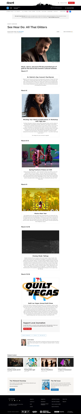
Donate (72, 2)
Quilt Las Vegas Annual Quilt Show (40, 303)
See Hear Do (42, 335)
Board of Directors (55, 406)
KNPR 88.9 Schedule (56, 399)
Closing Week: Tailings (40, 256)
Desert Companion (12, 23)
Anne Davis (21, 31)
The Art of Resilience (47, 370)
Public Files (65, 399)
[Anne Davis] (23, 342)
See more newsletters (14, 386)
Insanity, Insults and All (13, 370)
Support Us (43, 399)
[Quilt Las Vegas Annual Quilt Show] (40, 289)
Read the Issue (55, 389)
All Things (24, 11)
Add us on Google (67, 31)
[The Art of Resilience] (49, 362)
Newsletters (63, 2)
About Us (32, 399)
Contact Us (32, 401)
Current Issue (9, 11)
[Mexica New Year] (40, 199)
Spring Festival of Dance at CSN (40, 170)
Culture (38, 11)
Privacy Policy (20, 404)
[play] (8, 8)
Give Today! (28, 328)
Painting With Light (29, 370)
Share (58, 31)
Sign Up (12, 389)
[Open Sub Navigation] (20, 11)
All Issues (17, 11)
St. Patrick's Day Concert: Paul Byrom (40, 77)
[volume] (11, 8)
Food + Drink (32, 11)
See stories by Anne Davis (33, 345)
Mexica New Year (40, 213)
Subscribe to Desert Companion (44, 404)
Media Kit (64, 401)
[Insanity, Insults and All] (15, 362)
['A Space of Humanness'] (66, 362)
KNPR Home (63, 11)
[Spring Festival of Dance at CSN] (40, 155)
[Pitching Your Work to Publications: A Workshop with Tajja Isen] (40, 105)
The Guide (43, 11)
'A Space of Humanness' (65, 370)
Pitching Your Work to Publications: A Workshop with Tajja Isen (40, 120)
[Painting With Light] (32, 362)
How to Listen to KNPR (56, 404)
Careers (31, 406)
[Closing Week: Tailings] (40, 242)
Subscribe (49, 11)
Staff (31, 404)
